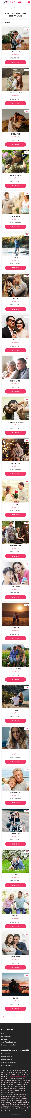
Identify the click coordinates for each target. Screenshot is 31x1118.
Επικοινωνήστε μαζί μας (8, 1045)
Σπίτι (2, 1033)
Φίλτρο (7, 22)
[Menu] (29, 2)
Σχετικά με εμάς (6, 1036)
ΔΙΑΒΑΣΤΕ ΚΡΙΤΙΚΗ (15, 58)
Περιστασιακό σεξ (7, 1057)
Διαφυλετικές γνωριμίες (8, 1063)
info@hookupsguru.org (17, 1076)
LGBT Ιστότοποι (6, 1054)
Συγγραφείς (5, 1039)
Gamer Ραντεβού (6, 1060)
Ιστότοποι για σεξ (6, 1066)
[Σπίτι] (11, 2)
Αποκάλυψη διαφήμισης (8, 1042)
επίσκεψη (15, 62)
